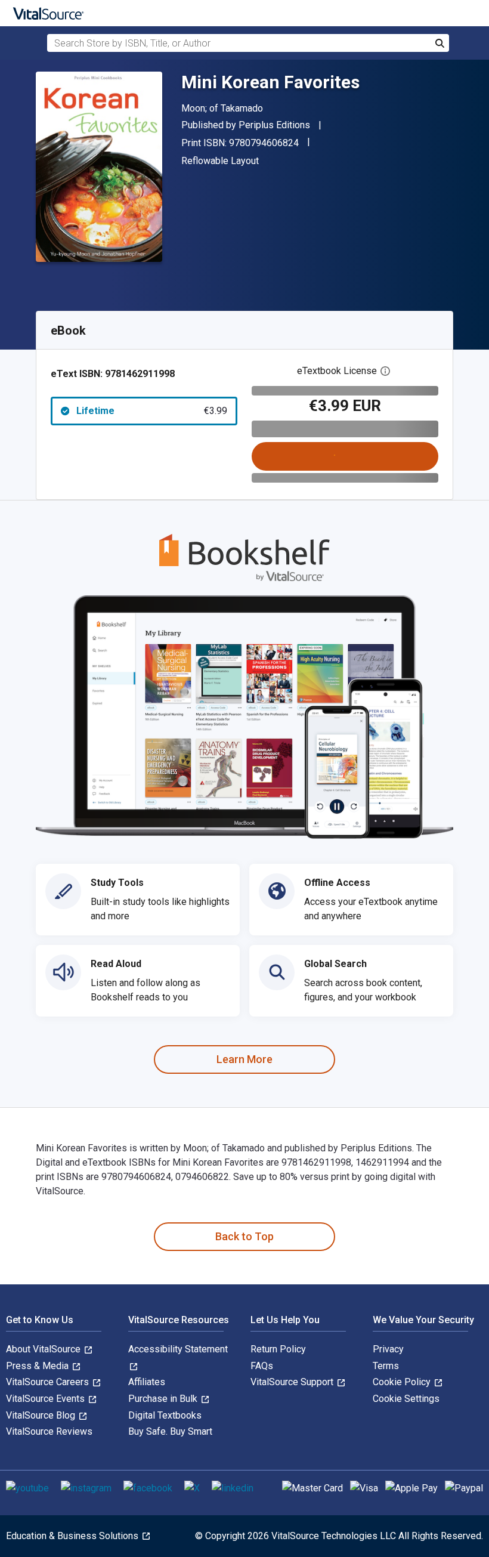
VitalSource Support (293, 1382)
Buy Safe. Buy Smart (170, 1431)
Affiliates (146, 1382)
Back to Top (244, 1236)
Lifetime (151, 410)
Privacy (388, 1349)
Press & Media (38, 1365)
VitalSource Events (46, 1398)
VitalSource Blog (42, 1415)
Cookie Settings (406, 1398)
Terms (386, 1365)
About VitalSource (44, 1349)
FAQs (261, 1365)
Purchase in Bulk (164, 1398)
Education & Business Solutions (73, 1535)
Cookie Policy (403, 1382)
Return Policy (278, 1349)
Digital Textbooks (165, 1415)
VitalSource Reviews (49, 1431)
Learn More (244, 1059)
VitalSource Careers (48, 1382)
